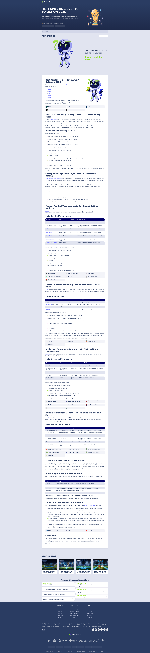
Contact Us (89, 615)
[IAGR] (48, 640)
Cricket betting (48, 417)
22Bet (49, 97)
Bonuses (60, 609)
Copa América (49, 232)
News (107, 1)
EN (42, 629)
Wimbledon (48, 306)
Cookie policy (60, 651)
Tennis (47, 289)
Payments (59, 611)
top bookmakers (65, 84)
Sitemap (90, 617)
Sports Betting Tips (74, 611)
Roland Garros (49, 304)
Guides (101, 1)
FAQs (74, 617)
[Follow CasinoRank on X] (99, 629)
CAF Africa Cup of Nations (51, 242)
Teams (59, 617)
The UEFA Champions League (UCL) (53, 178)
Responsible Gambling (74, 613)
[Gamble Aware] (89, 640)
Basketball (47, 354)
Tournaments (60, 615)
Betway (49, 89)
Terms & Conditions (93, 651)
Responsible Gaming (81, 651)
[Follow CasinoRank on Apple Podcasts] (107, 629)
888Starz (50, 91)
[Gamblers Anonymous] (55, 640)
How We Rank (90, 613)
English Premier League (50, 235)
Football (47, 211)
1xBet (49, 93)
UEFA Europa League (50, 239)
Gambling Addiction (49, 651)
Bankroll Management (74, 615)
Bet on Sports (94, 1)
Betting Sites (85, 1)
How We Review (89, 611)
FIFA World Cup (53, 119)
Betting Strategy (74, 609)
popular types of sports (89, 505)
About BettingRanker (89, 609)
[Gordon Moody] (73, 640)
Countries (60, 613)
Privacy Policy (69, 651)
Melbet (49, 95)
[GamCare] (63, 640)
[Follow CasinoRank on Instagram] (96, 629)
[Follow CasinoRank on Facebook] (93, 629)
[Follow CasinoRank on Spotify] (104, 629)
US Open (48, 309)
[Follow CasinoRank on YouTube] (101, 629)
